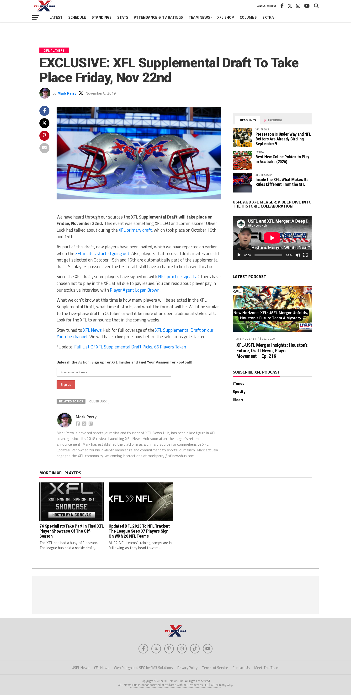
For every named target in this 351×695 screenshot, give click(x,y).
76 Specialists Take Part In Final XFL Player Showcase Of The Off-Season (71, 531)
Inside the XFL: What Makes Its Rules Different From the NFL (281, 182)
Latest (56, 17)
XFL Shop (225, 17)
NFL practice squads (177, 276)
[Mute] (297, 255)
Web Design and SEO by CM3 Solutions (143, 667)
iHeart (238, 399)
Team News (199, 17)
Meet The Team (266, 667)
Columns (248, 17)
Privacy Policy (187, 667)
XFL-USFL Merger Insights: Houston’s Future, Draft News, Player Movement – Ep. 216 (272, 350)
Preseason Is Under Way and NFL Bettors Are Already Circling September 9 (283, 139)
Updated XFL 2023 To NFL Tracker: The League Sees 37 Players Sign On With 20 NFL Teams (139, 531)
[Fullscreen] (305, 255)
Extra (268, 17)
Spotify (239, 391)
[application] (272, 238)
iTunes (238, 383)
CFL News (101, 667)
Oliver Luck (97, 401)
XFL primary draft (135, 230)
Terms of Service (215, 667)
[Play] (239, 255)
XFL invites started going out (102, 253)
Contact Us (241, 667)
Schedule (77, 17)
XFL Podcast (246, 338)
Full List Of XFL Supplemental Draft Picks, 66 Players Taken (130, 346)
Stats (122, 17)
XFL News (92, 330)
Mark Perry (67, 93)
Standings (102, 17)
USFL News (81, 667)
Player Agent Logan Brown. (135, 290)
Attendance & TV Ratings (158, 17)
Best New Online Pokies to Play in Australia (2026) (282, 159)
